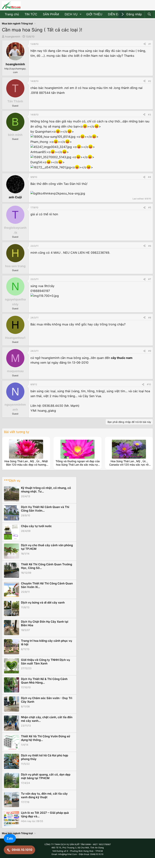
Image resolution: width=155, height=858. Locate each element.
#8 (149, 317)
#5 (149, 207)
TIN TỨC (31, 14)
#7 (149, 279)
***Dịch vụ (12, 480)
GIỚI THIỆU (94, 14)
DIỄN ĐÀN (115, 14)
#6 (149, 245)
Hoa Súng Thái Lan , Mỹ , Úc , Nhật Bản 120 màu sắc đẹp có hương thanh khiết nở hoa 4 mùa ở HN (26, 465)
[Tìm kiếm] (149, 14)
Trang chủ (12, 14)
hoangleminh (12, 36)
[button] (80, 14)
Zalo (10, 838)
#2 (149, 81)
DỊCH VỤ (71, 14)
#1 (149, 44)
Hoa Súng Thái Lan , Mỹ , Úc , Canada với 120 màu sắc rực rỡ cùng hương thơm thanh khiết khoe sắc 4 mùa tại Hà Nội (129, 466)
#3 (149, 114)
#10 (149, 384)
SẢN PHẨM (51, 14)
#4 (149, 177)
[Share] (144, 44)
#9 (149, 350)
